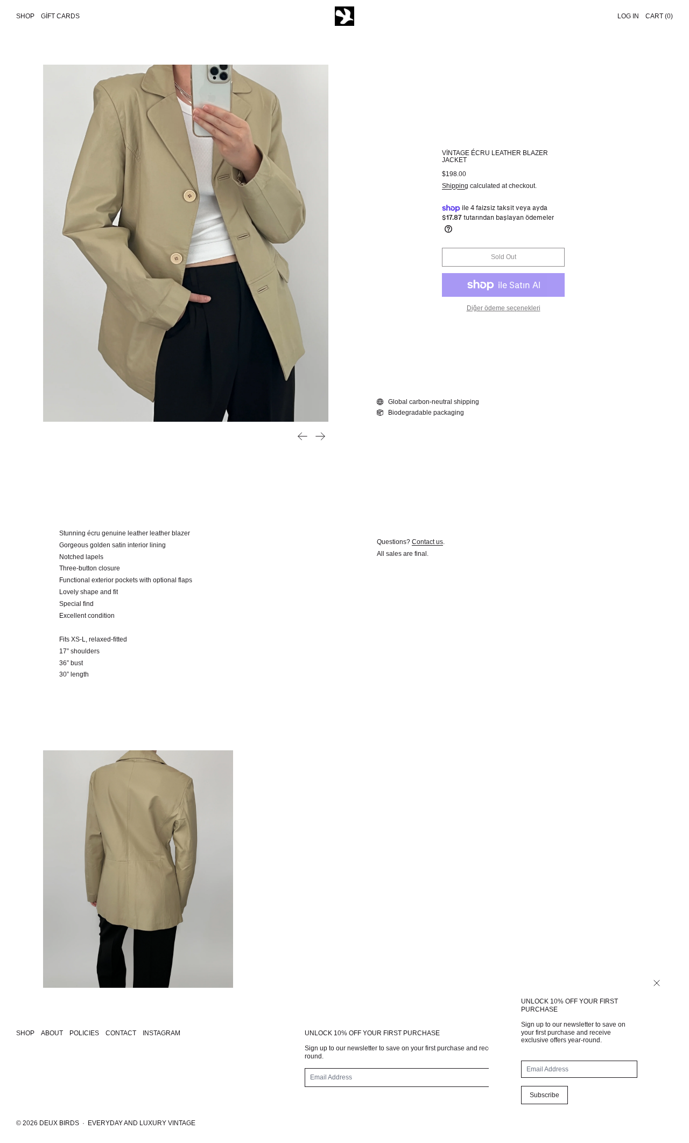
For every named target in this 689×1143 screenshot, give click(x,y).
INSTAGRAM (161, 1033)
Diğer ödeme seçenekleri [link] (503, 308)
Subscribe (544, 1095)
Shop (25, 16)
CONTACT (121, 1033)
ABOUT (52, 1033)
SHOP (25, 1033)
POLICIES (84, 1033)
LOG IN (628, 16)
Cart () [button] (659, 16)
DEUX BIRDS (59, 1123)
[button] (185, 243)
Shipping (455, 186)
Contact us (427, 542)
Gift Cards (60, 16)
